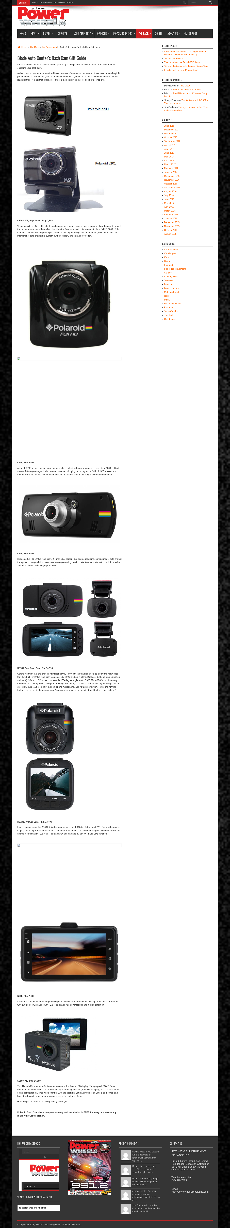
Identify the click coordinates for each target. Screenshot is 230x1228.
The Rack (144, 33)
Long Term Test (82, 33)
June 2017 (169, 153)
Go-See (158, 33)
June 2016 (169, 199)
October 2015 (170, 230)
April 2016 (169, 207)
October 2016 (170, 183)
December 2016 (171, 176)
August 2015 (170, 234)
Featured (168, 265)
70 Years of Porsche (174, 58)
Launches (169, 284)
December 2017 (171, 129)
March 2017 (170, 164)
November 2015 (171, 226)
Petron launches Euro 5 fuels (187, 89)
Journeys (62, 33)
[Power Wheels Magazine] (43, 24)
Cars (166, 257)
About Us (173, 33)
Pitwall (167, 299)
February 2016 (171, 214)
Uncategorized (171, 319)
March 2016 (170, 211)
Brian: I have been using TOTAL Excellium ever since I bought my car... (144, 1169)
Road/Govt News (172, 303)
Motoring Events (123, 33)
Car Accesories (49, 47)
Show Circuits (171, 311)
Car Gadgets (170, 253)
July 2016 (169, 195)
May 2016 (169, 203)
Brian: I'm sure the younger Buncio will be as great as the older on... (145, 1181)
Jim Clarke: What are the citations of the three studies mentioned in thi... (146, 1208)
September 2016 (172, 187)
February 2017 (171, 168)
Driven (46, 33)
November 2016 (171, 180)
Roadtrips (168, 307)
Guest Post (190, 33)
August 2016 (170, 191)
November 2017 (171, 133)
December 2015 (171, 222)
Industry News (171, 276)
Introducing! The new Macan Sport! (48, 2)
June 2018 (169, 126)
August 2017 (170, 145)
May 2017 (169, 156)
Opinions (102, 33)
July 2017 (169, 149)
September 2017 (172, 141)
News (34, 33)
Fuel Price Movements (175, 269)
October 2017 (170, 137)
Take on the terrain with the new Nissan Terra (186, 66)
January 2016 (170, 218)
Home (23, 33)
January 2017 (170, 172)
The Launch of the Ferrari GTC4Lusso (182, 62)
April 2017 (169, 160)
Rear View (185, 85)
